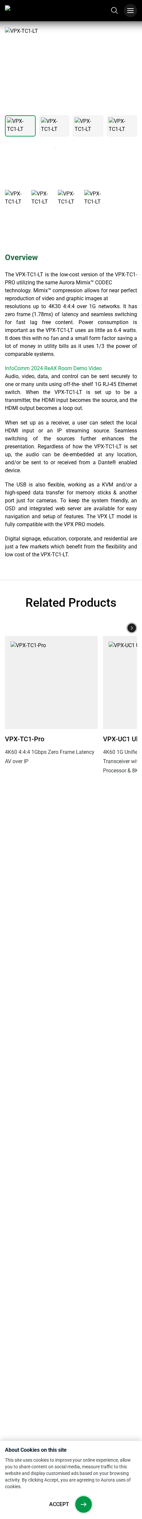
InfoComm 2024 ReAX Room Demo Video (53, 368)
